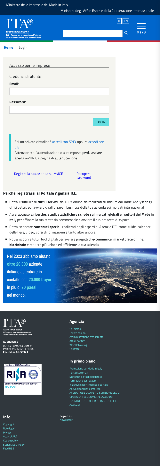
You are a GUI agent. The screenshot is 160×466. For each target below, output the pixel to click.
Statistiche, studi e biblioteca (85, 377)
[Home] (23, 28)
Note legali (9, 428)
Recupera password (83, 175)
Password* (18, 102)
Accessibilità (10, 436)
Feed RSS (8, 448)
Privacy (7, 432)
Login (101, 122)
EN (126, 21)
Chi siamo (75, 329)
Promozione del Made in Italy (85, 368)
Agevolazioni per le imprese (84, 389)
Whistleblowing (78, 345)
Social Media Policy (14, 444)
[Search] (126, 33)
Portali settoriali (78, 372)
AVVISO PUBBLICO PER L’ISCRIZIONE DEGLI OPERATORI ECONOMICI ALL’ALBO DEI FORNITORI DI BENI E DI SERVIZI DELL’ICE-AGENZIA (94, 399)
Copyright (8, 424)
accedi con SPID (64, 141)
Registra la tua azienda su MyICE (38, 173)
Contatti (74, 349)
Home (8, 47)
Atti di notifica (77, 341)
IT (119, 21)
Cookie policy (10, 440)
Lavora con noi (77, 333)
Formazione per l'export (82, 380)
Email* (14, 84)
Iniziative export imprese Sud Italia (88, 385)
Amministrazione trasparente (86, 337)
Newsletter (66, 420)
